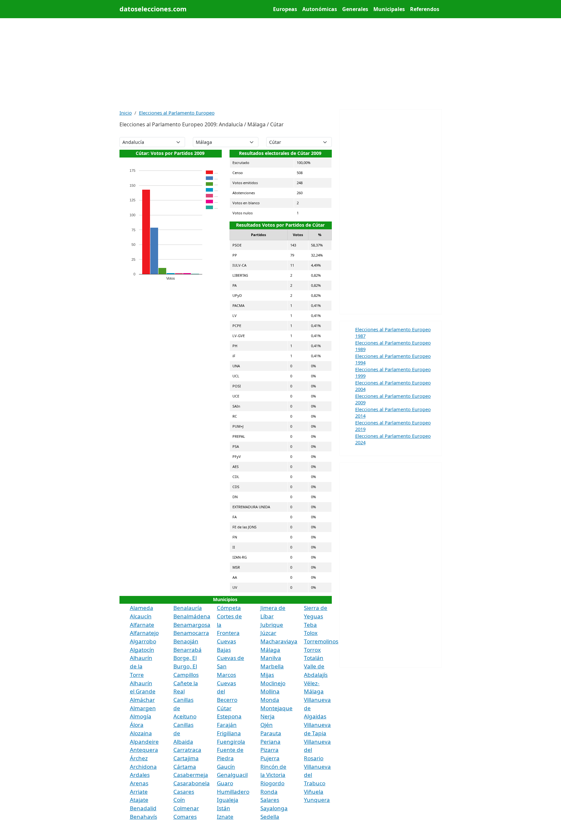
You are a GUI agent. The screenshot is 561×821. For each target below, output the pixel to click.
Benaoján (185, 641)
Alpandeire (144, 741)
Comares (185, 816)
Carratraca (187, 749)
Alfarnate (142, 624)
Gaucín (226, 766)
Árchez (139, 758)
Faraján (227, 724)
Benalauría (187, 608)
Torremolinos (321, 641)
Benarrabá (187, 649)
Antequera (144, 749)
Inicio (125, 112)
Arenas (139, 783)
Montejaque (276, 708)
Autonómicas (319, 9)
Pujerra (270, 758)
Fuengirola (231, 741)
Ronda (269, 791)
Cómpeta (229, 608)
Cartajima (186, 758)
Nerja (267, 716)
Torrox (312, 649)
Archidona (143, 766)
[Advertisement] (280, 63)
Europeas (285, 9)
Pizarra (269, 749)
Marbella (272, 666)
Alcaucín (141, 616)
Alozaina (141, 733)
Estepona (229, 716)
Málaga (270, 649)
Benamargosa (191, 624)
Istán (223, 808)
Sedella (269, 816)
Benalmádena (191, 616)
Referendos (424, 9)
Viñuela (313, 791)
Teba (310, 624)
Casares (183, 791)
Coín (179, 799)
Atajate (139, 799)
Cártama (184, 766)
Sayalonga (274, 808)
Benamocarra (191, 633)
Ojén (266, 724)
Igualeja (227, 799)
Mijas (267, 674)
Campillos (186, 674)
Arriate (139, 791)
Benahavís (143, 816)
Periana (270, 741)
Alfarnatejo (144, 633)
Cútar (224, 708)
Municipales (389, 9)
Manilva (270, 658)
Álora (136, 724)
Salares (269, 799)
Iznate (225, 816)
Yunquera (317, 799)
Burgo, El (185, 666)
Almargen (143, 708)
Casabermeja (190, 774)
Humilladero (233, 791)
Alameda (141, 608)
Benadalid (143, 808)
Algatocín (142, 649)
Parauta (270, 733)
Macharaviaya (278, 641)
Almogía (140, 716)
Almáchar (142, 699)
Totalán (313, 658)
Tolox (311, 633)
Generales (355, 9)
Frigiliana (229, 733)
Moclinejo (272, 683)
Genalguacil (232, 774)
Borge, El (185, 658)
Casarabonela (191, 783)
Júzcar (268, 633)
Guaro (225, 783)
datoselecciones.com (153, 9)
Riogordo (272, 783)
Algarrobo (143, 641)
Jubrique (271, 624)
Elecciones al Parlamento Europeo (177, 112)
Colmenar (186, 808)
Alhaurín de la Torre (141, 666)
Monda (269, 699)
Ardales (140, 774)
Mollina (270, 691)
